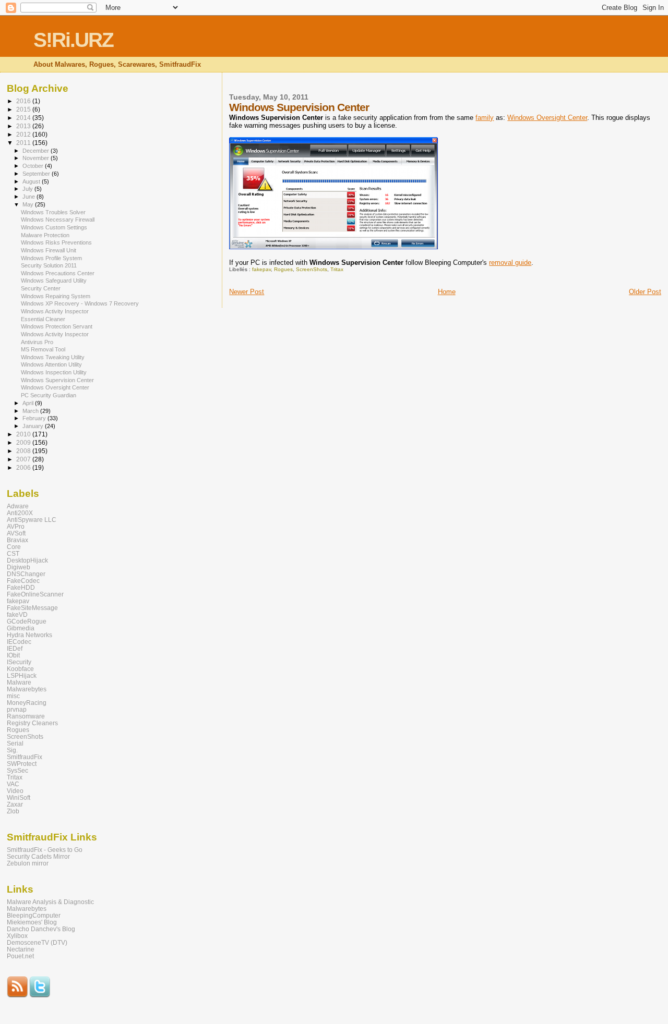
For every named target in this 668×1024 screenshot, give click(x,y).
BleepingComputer (34, 915)
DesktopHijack (27, 560)
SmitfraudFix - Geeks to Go (44, 849)
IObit (13, 655)
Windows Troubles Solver (53, 212)
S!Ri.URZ (73, 40)
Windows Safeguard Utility (54, 280)
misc (13, 695)
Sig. (12, 750)
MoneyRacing (26, 702)
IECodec (19, 641)
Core (14, 546)
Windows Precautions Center (57, 273)
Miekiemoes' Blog (32, 922)
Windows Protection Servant (56, 326)
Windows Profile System (51, 258)
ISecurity (19, 662)
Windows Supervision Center (57, 380)
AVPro (16, 526)
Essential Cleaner (43, 319)
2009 (24, 442)
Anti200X (20, 512)
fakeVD (17, 614)
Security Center (41, 288)
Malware (19, 682)
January (33, 426)
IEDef (14, 648)
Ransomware (26, 716)
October (33, 166)
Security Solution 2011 (49, 265)
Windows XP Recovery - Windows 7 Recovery (80, 303)
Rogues (283, 269)
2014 (24, 117)
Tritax (336, 269)
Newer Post (246, 292)
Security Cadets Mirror (38, 856)
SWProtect (22, 763)
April (28, 403)
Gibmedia (20, 628)
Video (15, 790)
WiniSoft (18, 797)
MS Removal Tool (43, 349)
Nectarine (20, 949)
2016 (24, 100)
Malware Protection (45, 235)
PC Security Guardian (48, 395)
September (37, 173)
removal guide (510, 262)
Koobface (20, 668)
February (34, 418)
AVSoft (16, 533)
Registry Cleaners (32, 723)
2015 (24, 109)
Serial (15, 743)
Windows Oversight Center (547, 117)
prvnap (17, 709)
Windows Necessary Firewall (57, 219)
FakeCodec (23, 580)
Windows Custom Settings (54, 227)
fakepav (261, 269)
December (36, 151)
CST (13, 553)
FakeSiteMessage (32, 607)
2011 (24, 142)
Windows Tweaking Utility (53, 357)
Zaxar (15, 804)
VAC (13, 784)
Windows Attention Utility (51, 364)
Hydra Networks (29, 634)
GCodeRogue (26, 621)
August (32, 181)
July (28, 189)
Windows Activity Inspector (55, 311)
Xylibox (17, 935)
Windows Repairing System (55, 296)
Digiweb (18, 567)
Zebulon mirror (28, 863)
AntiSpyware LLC (31, 519)
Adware (18, 506)
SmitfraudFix (24, 756)
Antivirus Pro (37, 342)
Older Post (645, 292)
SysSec (17, 770)
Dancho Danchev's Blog (41, 928)
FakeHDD (21, 587)
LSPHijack (22, 675)
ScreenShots (311, 269)
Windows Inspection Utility (54, 372)
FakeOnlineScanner (35, 594)
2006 (24, 467)
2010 (24, 434)
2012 (24, 134)
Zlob (13, 811)
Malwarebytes (26, 689)
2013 (24, 126)
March (31, 411)
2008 (24, 450)
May (28, 204)
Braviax (17, 540)
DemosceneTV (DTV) (37, 942)
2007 (24, 459)
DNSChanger (26, 573)
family (484, 117)
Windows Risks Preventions (56, 242)
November (36, 158)
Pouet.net (20, 956)
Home (447, 292)
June (29, 196)
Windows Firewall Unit (48, 250)
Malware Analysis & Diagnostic (50, 901)
